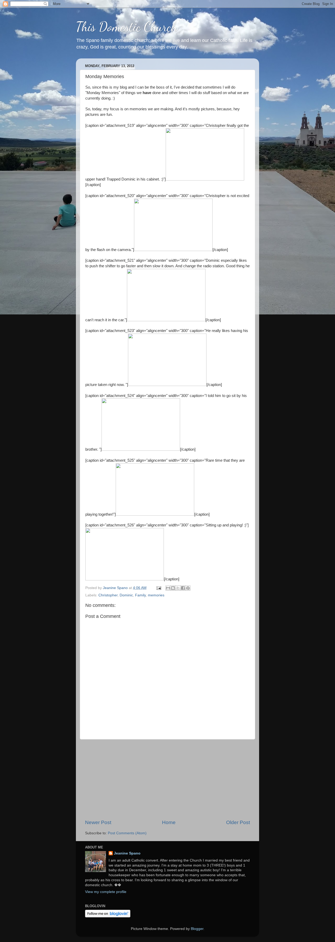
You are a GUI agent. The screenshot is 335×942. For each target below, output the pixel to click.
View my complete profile (105, 892)
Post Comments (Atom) (127, 833)
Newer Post (98, 822)
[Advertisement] (167, 779)
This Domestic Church (126, 27)
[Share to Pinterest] (188, 588)
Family (140, 595)
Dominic (126, 595)
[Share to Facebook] (183, 588)
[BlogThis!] (173, 588)
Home (169, 822)
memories (156, 595)
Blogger (197, 929)
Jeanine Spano (127, 853)
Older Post (238, 822)
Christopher (108, 595)
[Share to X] (178, 588)
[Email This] (168, 588)
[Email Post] (158, 588)
